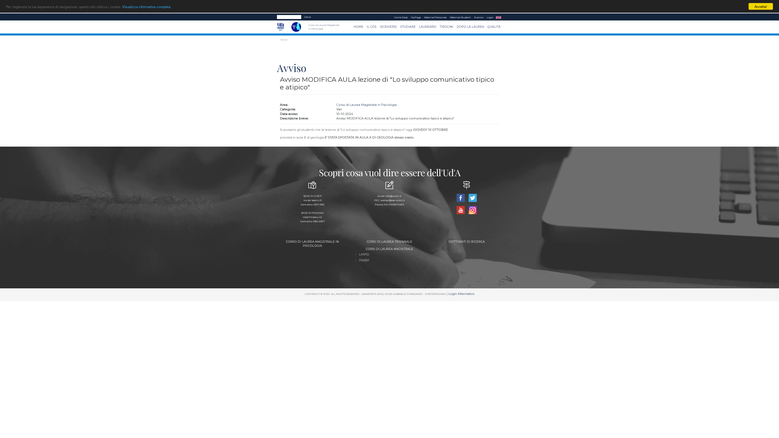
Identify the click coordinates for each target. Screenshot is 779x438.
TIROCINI (446, 27)
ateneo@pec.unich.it (393, 200)
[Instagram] (472, 210)
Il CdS (372, 27)
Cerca (307, 16)
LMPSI (364, 254)
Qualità (493, 27)
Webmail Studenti (460, 17)
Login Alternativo (461, 294)
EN (498, 17)
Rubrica (478, 17)
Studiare (408, 27)
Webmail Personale (435, 17)
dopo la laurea (470, 27)
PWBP (364, 260)
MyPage (416, 17)
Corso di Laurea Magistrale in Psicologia (366, 105)
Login (490, 17)
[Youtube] (461, 210)
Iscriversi (388, 27)
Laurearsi (427, 27)
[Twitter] (472, 198)
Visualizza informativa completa (146, 6)
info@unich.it (393, 196)
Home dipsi (401, 17)
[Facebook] (461, 198)
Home (358, 27)
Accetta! (760, 6)
